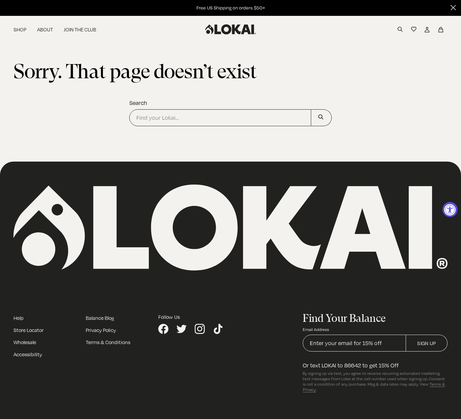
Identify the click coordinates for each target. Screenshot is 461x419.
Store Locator (28, 330)
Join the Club (80, 29)
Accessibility (27, 354)
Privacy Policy (101, 330)
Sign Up (426, 343)
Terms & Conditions (108, 342)
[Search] (321, 117)
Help (18, 317)
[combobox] (220, 117)
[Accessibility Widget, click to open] (450, 209)
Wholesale (24, 342)
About (45, 29)
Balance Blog (100, 317)
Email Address (316, 329)
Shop (19, 29)
